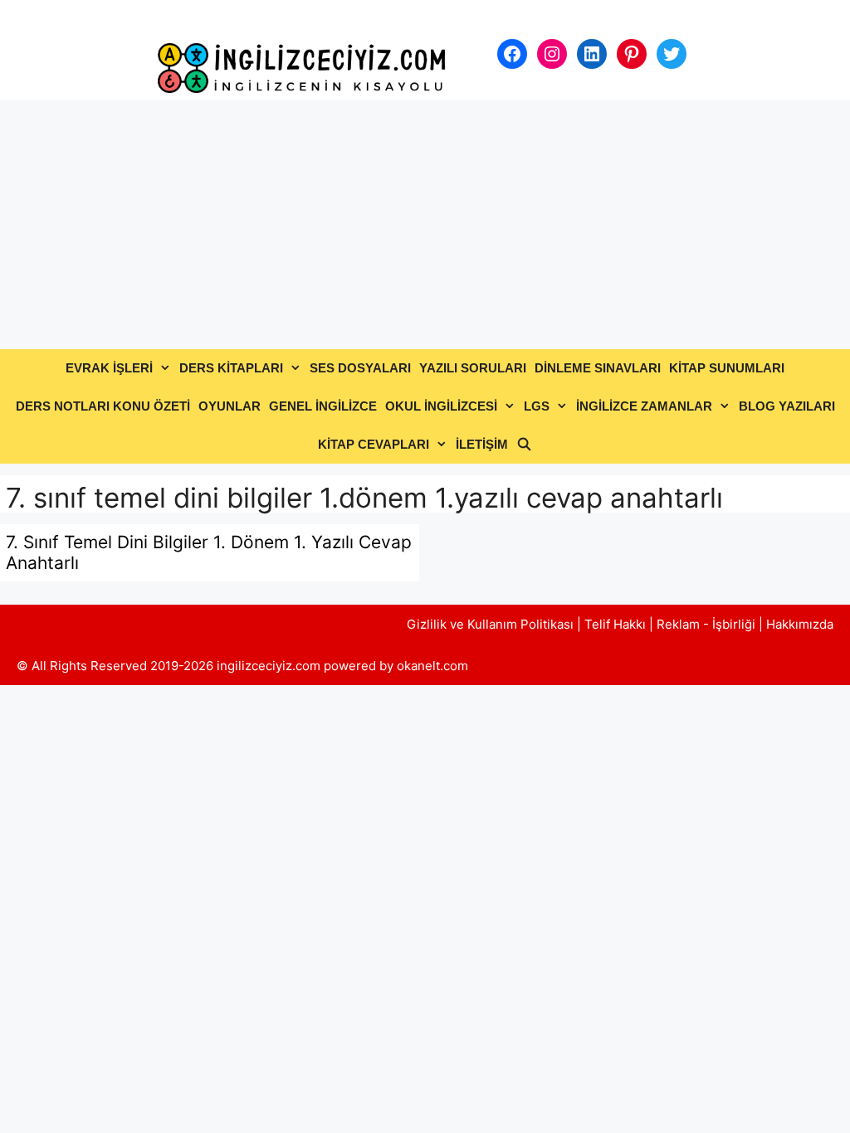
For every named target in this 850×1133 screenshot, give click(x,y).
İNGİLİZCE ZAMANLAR (644, 406)
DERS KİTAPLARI (231, 368)
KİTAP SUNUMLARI (726, 368)
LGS (537, 406)
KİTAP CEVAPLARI (373, 444)
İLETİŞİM (482, 444)
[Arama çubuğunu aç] (524, 444)
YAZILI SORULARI (472, 368)
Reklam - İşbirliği (708, 624)
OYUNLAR (229, 406)
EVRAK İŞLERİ (109, 368)
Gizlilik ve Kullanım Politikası (490, 624)
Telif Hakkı (615, 624)
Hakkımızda (799, 624)
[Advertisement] (425, 225)
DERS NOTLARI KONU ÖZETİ (103, 406)
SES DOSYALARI (360, 368)
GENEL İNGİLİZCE (323, 406)
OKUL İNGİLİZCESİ (441, 406)
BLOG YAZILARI (787, 406)
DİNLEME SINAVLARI (598, 368)
